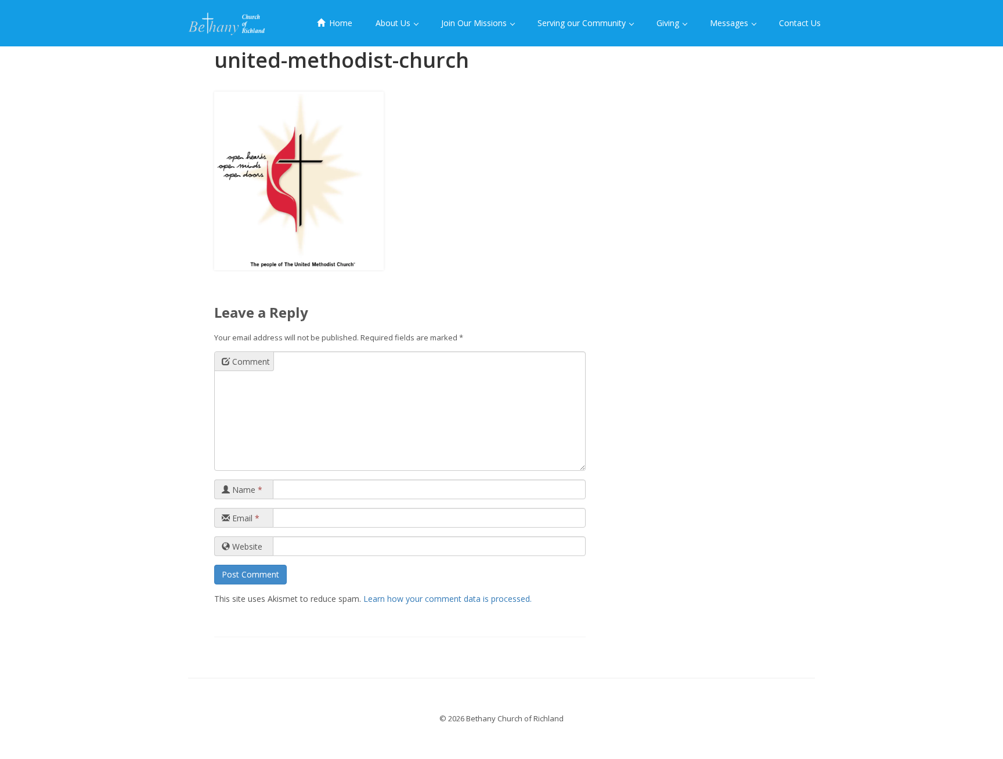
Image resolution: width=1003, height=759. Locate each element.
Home (339, 22)
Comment (250, 361)
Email (244, 518)
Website (246, 546)
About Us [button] (394, 22)
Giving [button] (668, 22)
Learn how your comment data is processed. (447, 598)
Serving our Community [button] (582, 22)
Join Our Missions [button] (475, 22)
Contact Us (800, 22)
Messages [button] (730, 22)
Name (246, 489)
